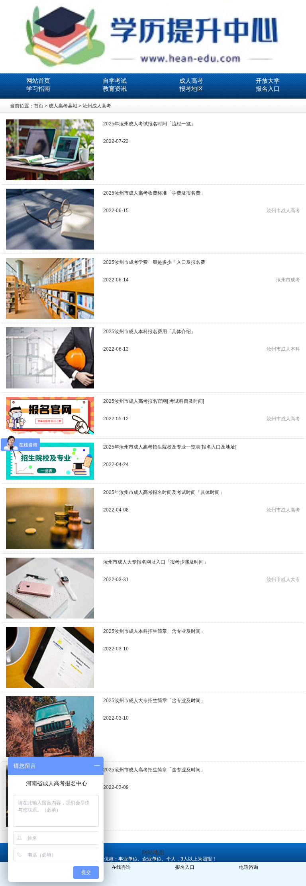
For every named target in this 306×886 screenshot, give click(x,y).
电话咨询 (248, 867)
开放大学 (268, 80)
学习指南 (38, 88)
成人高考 (191, 80)
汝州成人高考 (96, 106)
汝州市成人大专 (283, 579)
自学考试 (115, 80)
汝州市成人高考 (283, 210)
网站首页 (38, 80)
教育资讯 (115, 88)
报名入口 (268, 88)
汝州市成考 (288, 280)
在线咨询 (121, 867)
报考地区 (191, 88)
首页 (38, 106)
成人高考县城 (63, 106)
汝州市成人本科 (283, 349)
